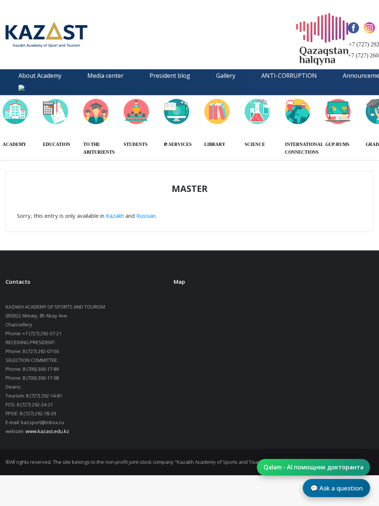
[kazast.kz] (76, 34)
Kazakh (115, 215)
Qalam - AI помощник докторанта (313, 467)
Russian (146, 215)
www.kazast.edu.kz (47, 431)
